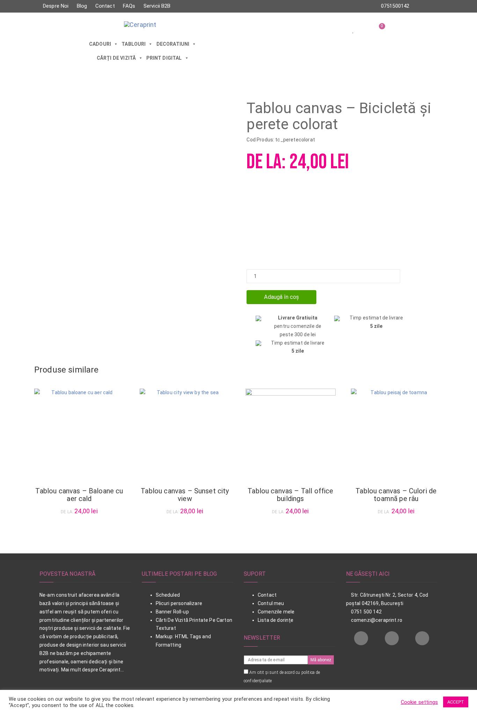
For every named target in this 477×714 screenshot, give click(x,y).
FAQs (129, 6)
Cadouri (100, 44)
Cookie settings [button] (419, 702)
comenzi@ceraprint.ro (376, 620)
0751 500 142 (366, 611)
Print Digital (164, 58)
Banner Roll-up (172, 611)
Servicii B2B (157, 6)
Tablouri (134, 44)
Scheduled (168, 595)
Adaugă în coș (281, 297)
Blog (82, 6)
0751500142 (395, 6)
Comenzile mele (276, 611)
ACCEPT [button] (455, 702)
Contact (105, 6)
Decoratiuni (173, 44)
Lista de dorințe (276, 620)
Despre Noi (56, 6)
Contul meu (271, 603)
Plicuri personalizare (179, 603)
